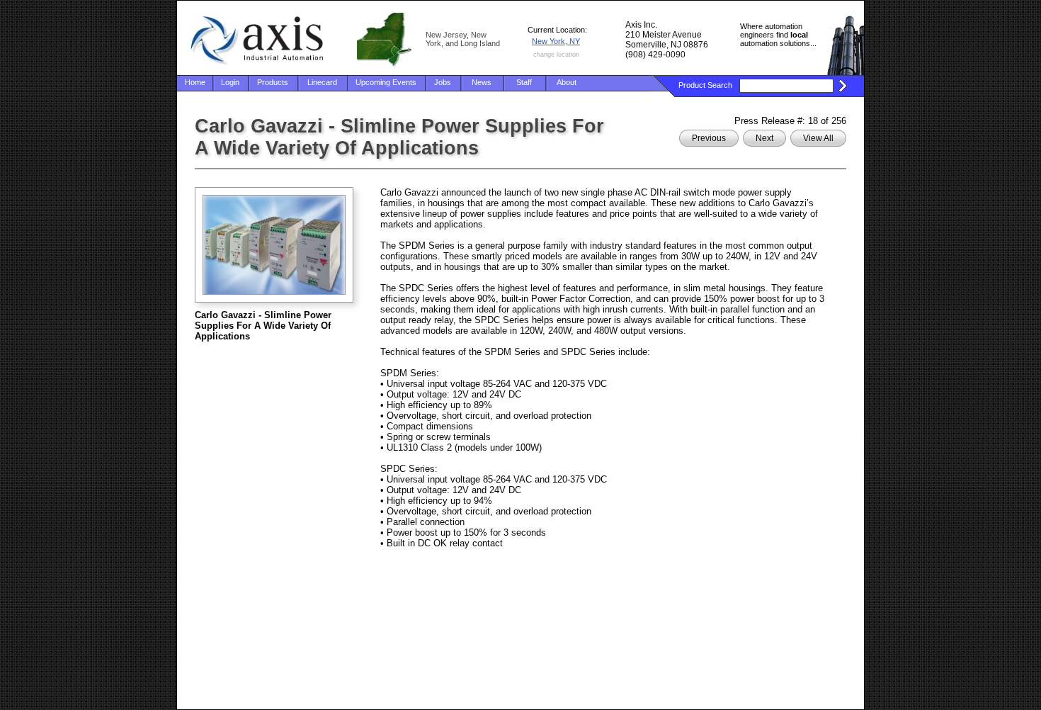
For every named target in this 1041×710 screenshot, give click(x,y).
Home (195, 82)
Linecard (322, 82)
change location (556, 54)
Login (230, 82)
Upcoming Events (385, 82)
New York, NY (556, 41)
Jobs (442, 82)
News (481, 82)
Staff (524, 82)
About (566, 82)
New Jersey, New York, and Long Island (463, 38)
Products (272, 82)
